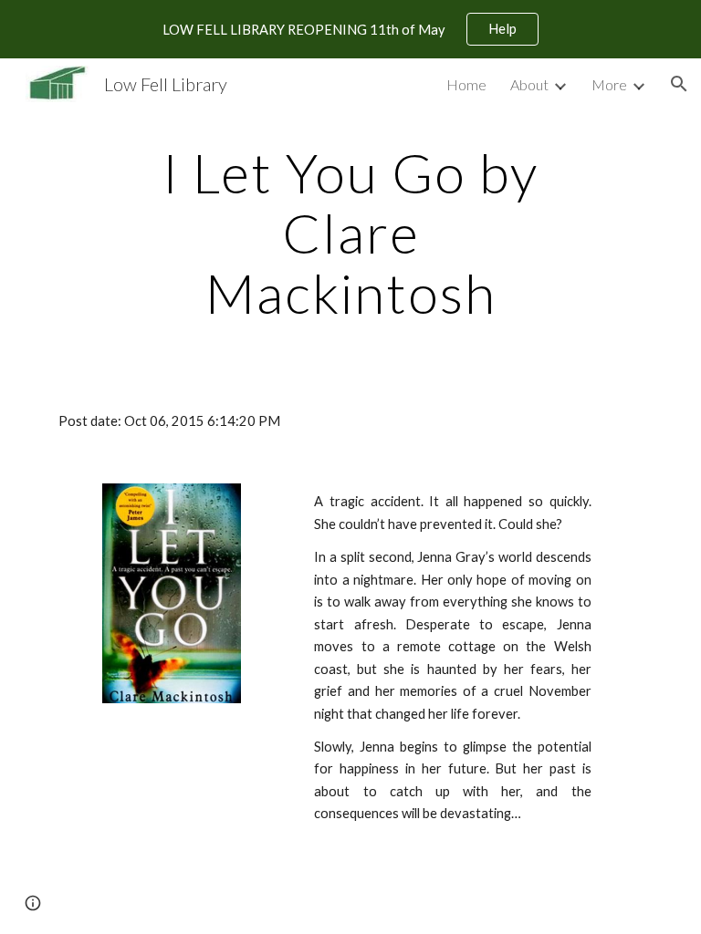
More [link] (609, 84)
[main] (350, 232)
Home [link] (466, 84)
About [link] (529, 84)
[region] (350, 29)
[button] (679, 84)
